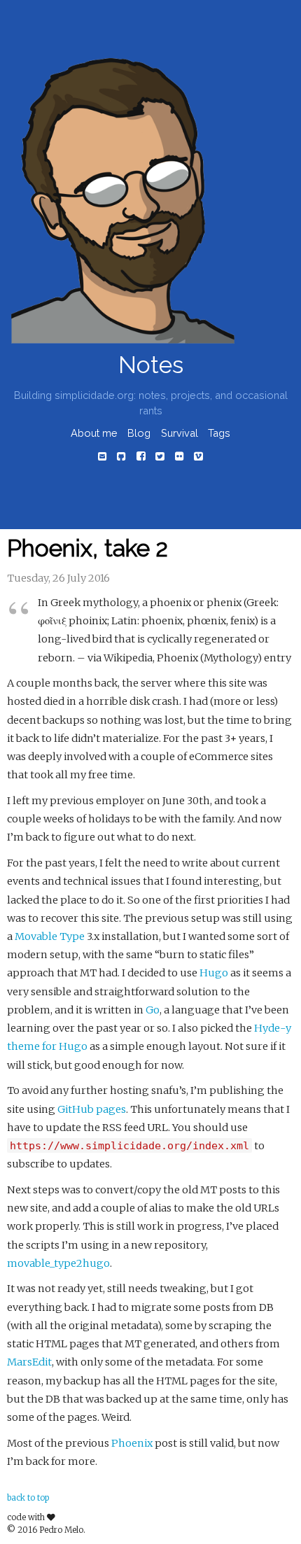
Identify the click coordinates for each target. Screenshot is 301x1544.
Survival (179, 433)
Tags (219, 433)
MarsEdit (29, 1362)
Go (153, 1010)
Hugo (214, 973)
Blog (138, 433)
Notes (150, 365)
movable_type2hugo (58, 1263)
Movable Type (50, 936)
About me (94, 433)
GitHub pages (91, 1109)
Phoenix (132, 1443)
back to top (28, 1498)
